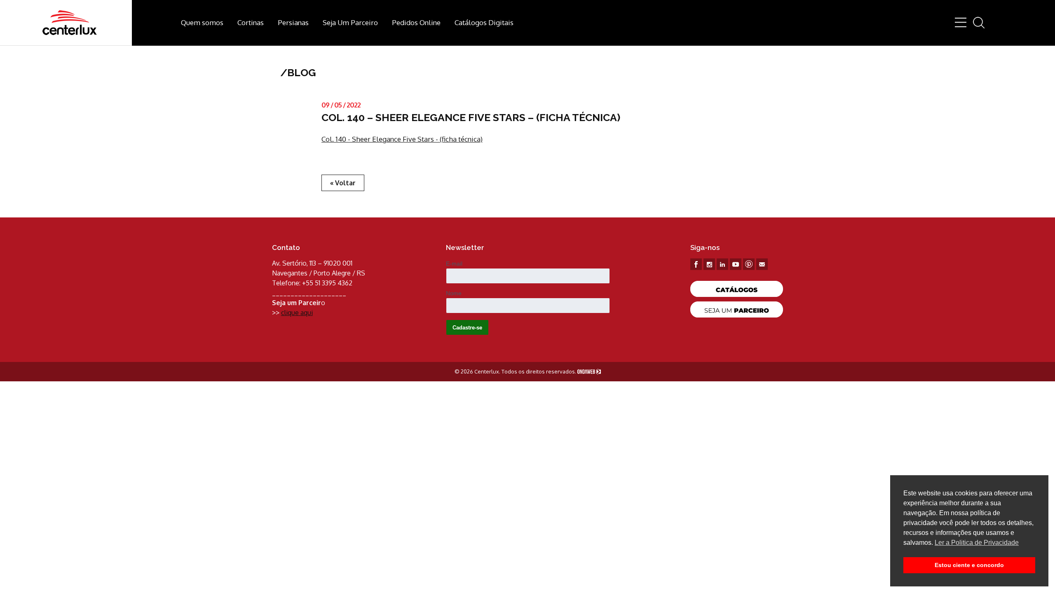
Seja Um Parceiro (350, 22)
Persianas (293, 22)
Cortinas (250, 22)
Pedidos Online (416, 22)
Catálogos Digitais (484, 22)
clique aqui (297, 312)
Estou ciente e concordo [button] (969, 565)
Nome (454, 293)
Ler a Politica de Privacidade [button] (977, 542)
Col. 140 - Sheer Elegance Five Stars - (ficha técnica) (402, 139)
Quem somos (202, 22)
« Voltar (343, 183)
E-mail (454, 263)
